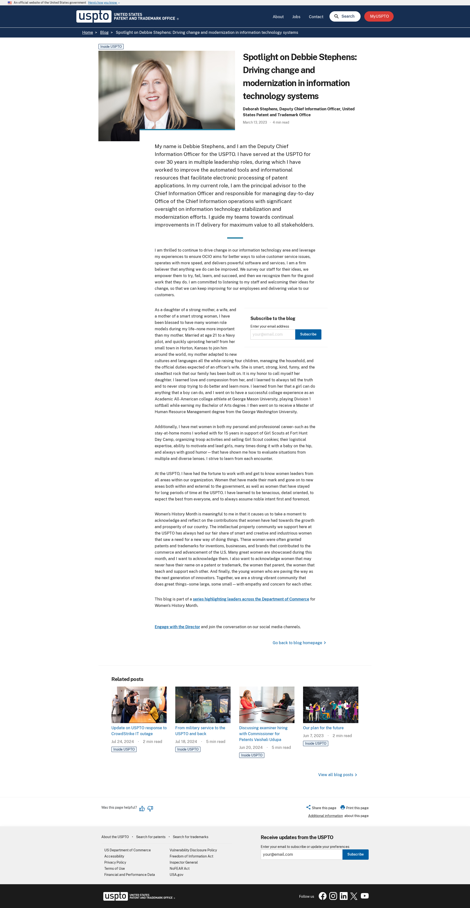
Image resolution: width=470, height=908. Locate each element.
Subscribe (355, 854)
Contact (316, 16)
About (278, 16)
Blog (104, 32)
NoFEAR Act (179, 868)
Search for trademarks (190, 837)
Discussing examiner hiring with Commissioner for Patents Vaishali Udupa (263, 734)
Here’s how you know (104, 2)
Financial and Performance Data (129, 875)
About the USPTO (115, 837)
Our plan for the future (323, 728)
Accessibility (114, 856)
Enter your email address (269, 326)
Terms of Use (114, 868)
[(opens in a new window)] (332, 899)
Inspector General (184, 862)
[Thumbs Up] (142, 809)
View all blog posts (335, 774)
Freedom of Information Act (191, 856)
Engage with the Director (177, 627)
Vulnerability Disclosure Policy (193, 850)
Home (87, 32)
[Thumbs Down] (150, 809)
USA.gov (176, 875)
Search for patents (150, 837)
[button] (321, 809)
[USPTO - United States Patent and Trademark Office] (138, 899)
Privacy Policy (115, 862)
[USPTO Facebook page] (322, 899)
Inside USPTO (111, 47)
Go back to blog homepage (297, 642)
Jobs (296, 16)
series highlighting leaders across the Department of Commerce (251, 599)
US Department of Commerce (127, 850)
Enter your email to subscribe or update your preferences (305, 847)
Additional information (325, 816)
